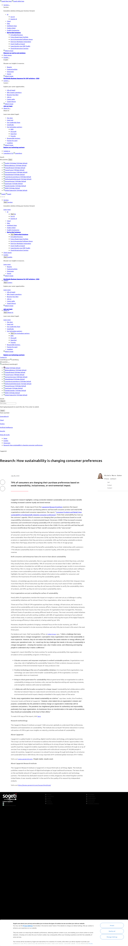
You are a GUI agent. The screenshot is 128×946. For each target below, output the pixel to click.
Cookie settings (92, 798)
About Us (10, 312)
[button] (9, 5)
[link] (12, 1)
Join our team (7, 106)
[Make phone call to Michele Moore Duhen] (105, 482)
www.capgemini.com (25, 759)
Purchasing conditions (93, 803)
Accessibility (91, 794)
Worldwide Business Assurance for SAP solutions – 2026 (21, 78)
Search (2, 410)
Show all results (5, 435)
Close (10, 159)
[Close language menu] (8, 362)
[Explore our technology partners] (65, 145)
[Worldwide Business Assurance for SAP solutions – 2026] (65, 76)
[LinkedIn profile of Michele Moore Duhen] (105, 488)
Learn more (7, 209)
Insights (9, 257)
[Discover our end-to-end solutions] (65, 50)
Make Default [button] (23, 163)
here (39, 716)
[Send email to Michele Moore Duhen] (105, 485)
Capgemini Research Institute (52, 507)
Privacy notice (91, 800)
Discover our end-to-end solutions (14, 53)
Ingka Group (52, 634)
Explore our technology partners (13, 147)
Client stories (50, 796)
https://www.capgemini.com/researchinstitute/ (34, 785)
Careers (9, 282)
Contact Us (50, 803)
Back (5, 202)
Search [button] (2, 157)
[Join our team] (65, 104)
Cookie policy (91, 796)
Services (10, 202)
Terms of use (91, 801)
